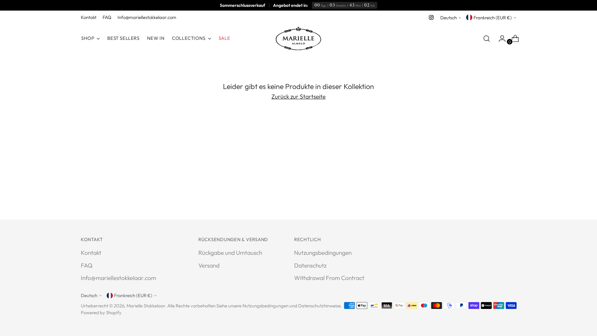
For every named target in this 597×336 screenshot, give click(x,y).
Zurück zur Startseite (298, 96)
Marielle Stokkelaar (146, 306)
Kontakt (91, 252)
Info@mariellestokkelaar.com (118, 278)
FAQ (86, 265)
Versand (209, 265)
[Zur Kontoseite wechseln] (499, 38)
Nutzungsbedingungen (323, 252)
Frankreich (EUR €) (493, 18)
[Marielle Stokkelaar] (298, 38)
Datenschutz (310, 265)
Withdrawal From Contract (329, 278)
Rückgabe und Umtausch (230, 252)
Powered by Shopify (101, 312)
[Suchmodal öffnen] (486, 38)
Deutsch (448, 18)
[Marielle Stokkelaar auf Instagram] (431, 17)
